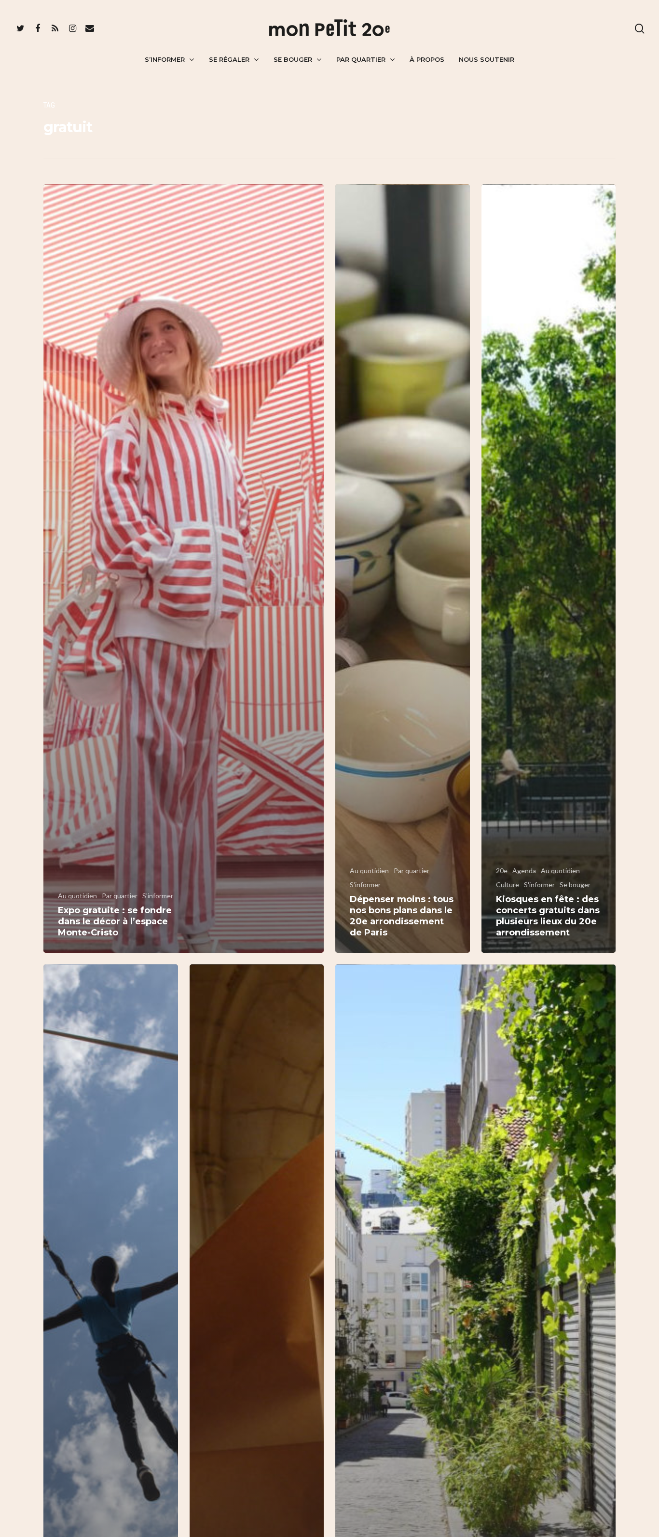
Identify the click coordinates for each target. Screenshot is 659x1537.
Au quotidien (77, 896)
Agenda (524, 870)
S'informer (157, 896)
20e (502, 870)
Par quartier (360, 59)
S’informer (165, 59)
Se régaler (229, 59)
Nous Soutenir (486, 59)
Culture (507, 884)
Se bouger (293, 59)
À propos (427, 59)
